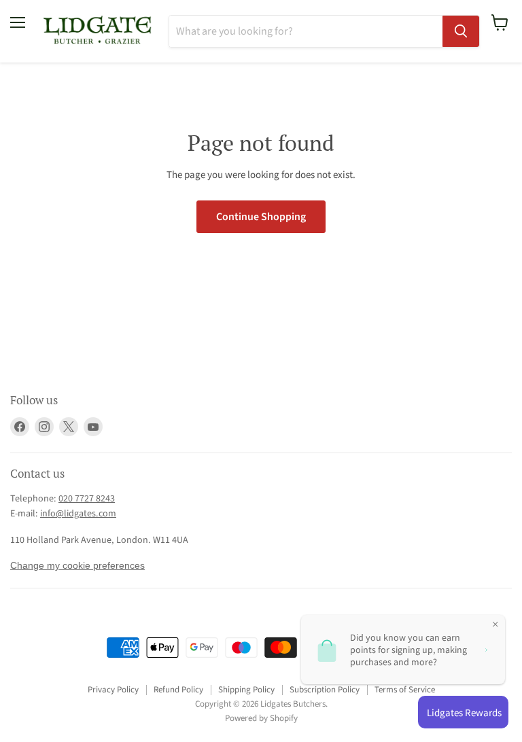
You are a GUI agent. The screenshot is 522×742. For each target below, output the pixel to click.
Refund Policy (178, 690)
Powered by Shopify (261, 718)
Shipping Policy (246, 690)
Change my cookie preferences (77, 565)
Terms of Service (405, 690)
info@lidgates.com (78, 513)
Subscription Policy (325, 690)
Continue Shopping (261, 216)
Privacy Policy (113, 690)
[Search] (460, 31)
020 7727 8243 (86, 499)
